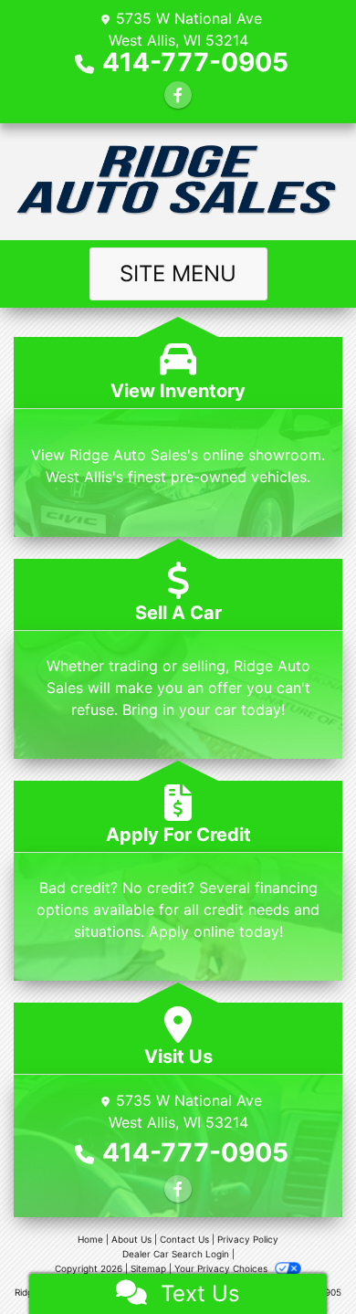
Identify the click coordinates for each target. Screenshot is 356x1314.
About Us (131, 1239)
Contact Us (184, 1239)
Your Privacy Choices (222, 1268)
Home (90, 1239)
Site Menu (178, 273)
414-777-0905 (195, 62)
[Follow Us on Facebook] (178, 95)
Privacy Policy (247, 1239)
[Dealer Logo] (178, 182)
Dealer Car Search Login (175, 1253)
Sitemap (148, 1268)
